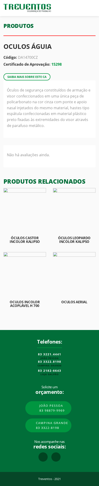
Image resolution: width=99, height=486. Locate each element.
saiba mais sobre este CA (27, 77)
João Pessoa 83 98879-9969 (52, 408)
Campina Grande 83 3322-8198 (52, 425)
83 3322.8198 (49, 362)
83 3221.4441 (49, 354)
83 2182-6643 (49, 371)
